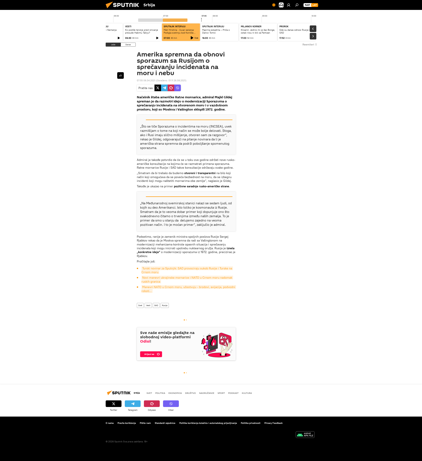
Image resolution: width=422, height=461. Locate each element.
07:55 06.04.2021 (146, 80)
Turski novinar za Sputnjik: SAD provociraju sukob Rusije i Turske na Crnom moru (187, 270)
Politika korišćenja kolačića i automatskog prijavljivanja (208, 423)
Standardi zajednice (165, 423)
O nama (110, 423)
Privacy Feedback (273, 423)
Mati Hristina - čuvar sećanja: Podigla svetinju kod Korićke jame (179, 32)
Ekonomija (175, 392)
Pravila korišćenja (127, 423)
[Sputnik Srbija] (123, 9)
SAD (156, 305)
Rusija (164, 305)
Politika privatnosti (250, 423)
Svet (140, 305)
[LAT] (314, 5)
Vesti (148, 305)
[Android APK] (305, 435)
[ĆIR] (307, 5)
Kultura (247, 392)
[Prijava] (288, 5)
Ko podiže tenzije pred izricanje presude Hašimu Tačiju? (141, 31)
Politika (160, 392)
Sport (221, 392)
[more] (120, 75)
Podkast (233, 392)
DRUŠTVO (190, 392)
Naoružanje (206, 392)
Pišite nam (145, 423)
